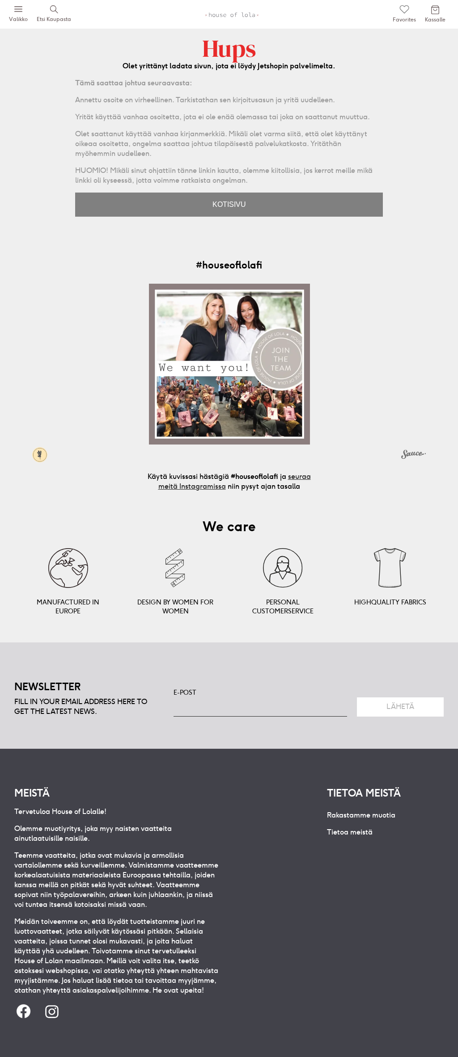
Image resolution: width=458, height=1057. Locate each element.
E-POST (185, 692)
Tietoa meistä (350, 832)
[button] (229, 364)
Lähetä (400, 706)
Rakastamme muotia (361, 815)
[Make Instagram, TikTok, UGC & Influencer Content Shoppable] (413, 455)
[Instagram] (52, 1012)
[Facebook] (23, 1012)
